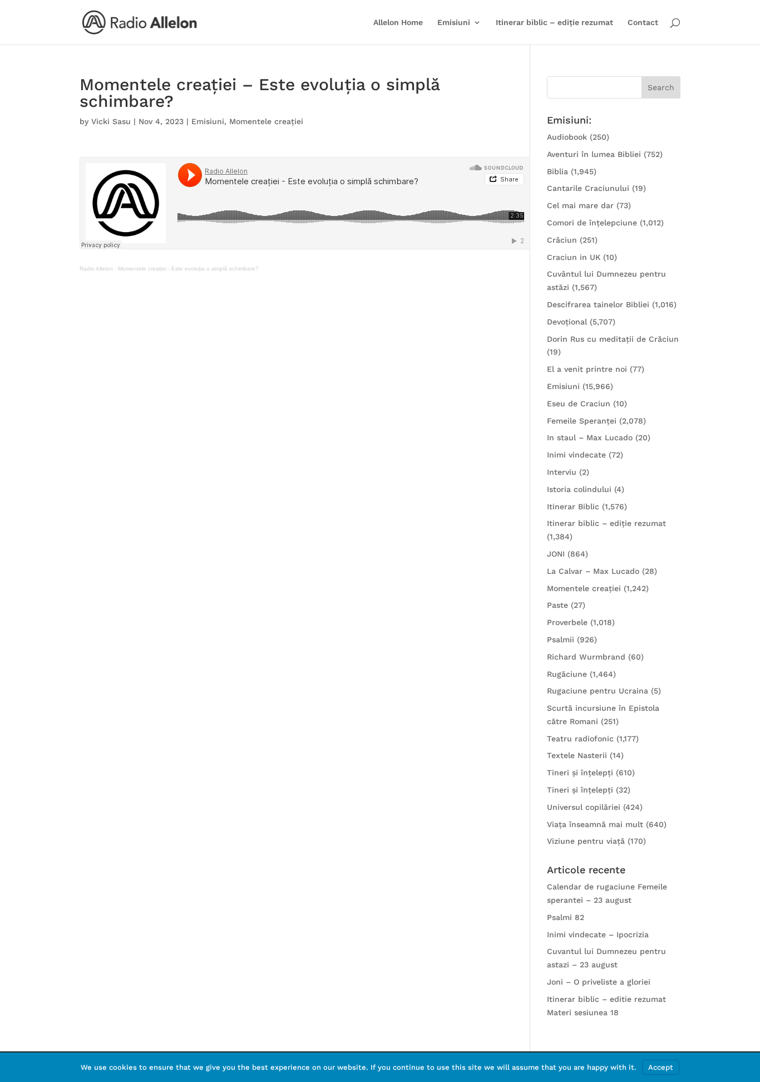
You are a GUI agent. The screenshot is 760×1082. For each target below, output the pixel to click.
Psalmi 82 (565, 917)
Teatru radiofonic (580, 738)
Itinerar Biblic (573, 506)
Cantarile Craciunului (588, 188)
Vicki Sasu (111, 121)
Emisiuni (453, 22)
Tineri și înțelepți (580, 772)
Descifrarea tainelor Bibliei (598, 304)
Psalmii (560, 639)
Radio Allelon (96, 268)
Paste (557, 605)
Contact (643, 22)
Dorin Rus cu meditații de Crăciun (613, 339)
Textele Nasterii (577, 755)
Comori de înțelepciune (592, 222)
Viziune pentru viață (586, 841)
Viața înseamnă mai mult (595, 824)
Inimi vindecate (576, 454)
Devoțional (567, 321)
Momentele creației (266, 121)
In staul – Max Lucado (590, 437)
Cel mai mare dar (580, 205)
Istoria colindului (579, 489)
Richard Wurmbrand (586, 656)
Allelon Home (398, 22)
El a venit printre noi (587, 369)
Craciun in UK (573, 257)
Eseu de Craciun (578, 403)
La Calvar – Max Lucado (593, 571)
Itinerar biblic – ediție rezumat (554, 22)
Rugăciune (567, 674)
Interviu (561, 472)
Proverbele (567, 622)
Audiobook (567, 136)
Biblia (557, 171)
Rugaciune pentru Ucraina (597, 690)
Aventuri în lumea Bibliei (594, 154)
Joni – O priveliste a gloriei (598, 981)
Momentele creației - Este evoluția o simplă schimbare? (188, 268)
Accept (660, 1067)
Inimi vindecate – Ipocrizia (598, 934)
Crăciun (562, 239)
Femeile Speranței (581, 420)
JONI (556, 553)
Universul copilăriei (583, 807)
